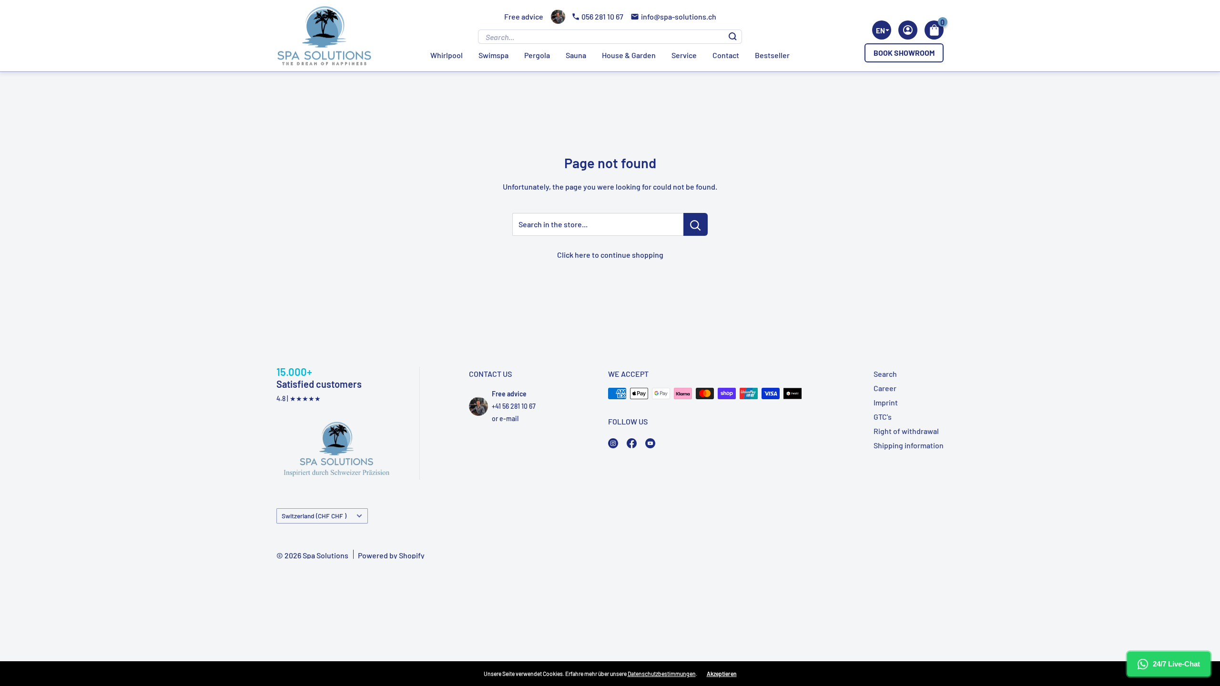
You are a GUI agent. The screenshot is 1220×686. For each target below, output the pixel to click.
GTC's (883, 416)
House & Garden (629, 55)
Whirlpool (446, 55)
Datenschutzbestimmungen (662, 673)
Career (885, 388)
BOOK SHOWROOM (904, 52)
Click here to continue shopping (610, 254)
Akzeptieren (722, 673)
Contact (725, 55)
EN (880, 30)
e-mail (508, 418)
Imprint (886, 402)
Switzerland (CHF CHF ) (314, 516)
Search (885, 373)
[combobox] (881, 30)
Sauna (576, 55)
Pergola (537, 55)
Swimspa (493, 55)
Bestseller (772, 55)
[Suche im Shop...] (695, 224)
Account (907, 30)
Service (684, 55)
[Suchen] (733, 36)
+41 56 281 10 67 (514, 406)
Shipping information (909, 445)
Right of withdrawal (906, 430)
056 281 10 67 (602, 16)
